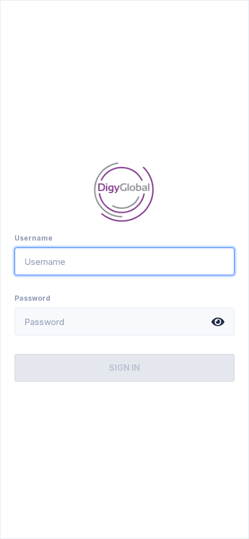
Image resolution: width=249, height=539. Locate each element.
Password (32, 298)
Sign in (124, 367)
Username (33, 238)
